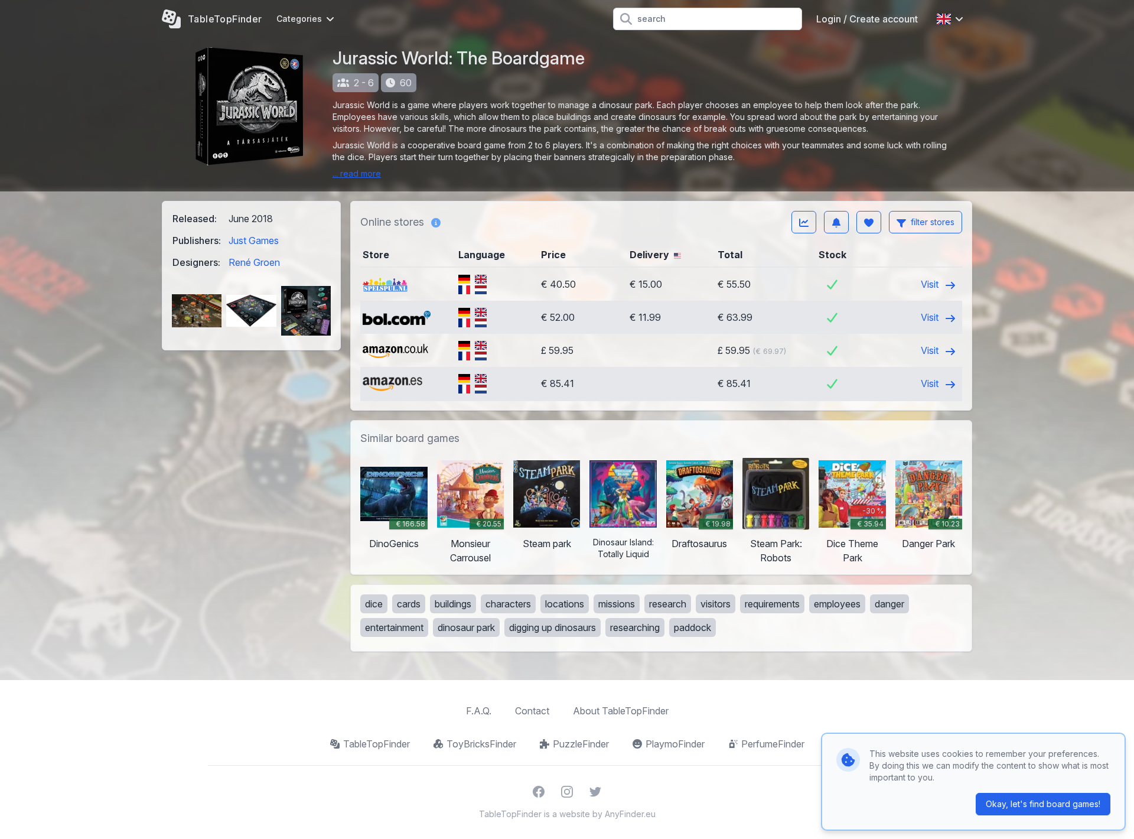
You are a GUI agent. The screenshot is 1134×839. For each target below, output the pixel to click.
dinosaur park (466, 627)
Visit (931, 284)
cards (409, 604)
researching (635, 627)
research (667, 604)
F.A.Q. (478, 711)
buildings (453, 604)
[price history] (803, 222)
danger (889, 604)
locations (564, 604)
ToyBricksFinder (481, 744)
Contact (532, 711)
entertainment (394, 627)
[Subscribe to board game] (836, 222)
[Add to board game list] (868, 222)
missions (616, 604)
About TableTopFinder (621, 711)
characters (508, 604)
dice (374, 604)
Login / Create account (867, 19)
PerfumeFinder (772, 744)
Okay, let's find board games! (1043, 804)
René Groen (254, 262)
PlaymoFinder (675, 744)
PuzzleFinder (581, 744)
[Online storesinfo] (436, 222)
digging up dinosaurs (552, 627)
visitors (715, 604)
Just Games (254, 240)
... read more (357, 173)
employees (837, 604)
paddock (692, 627)
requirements (772, 604)
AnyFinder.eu (630, 814)
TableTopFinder (376, 744)
